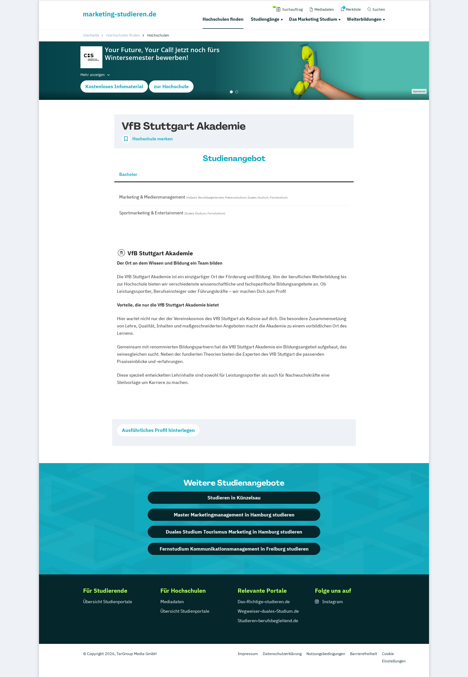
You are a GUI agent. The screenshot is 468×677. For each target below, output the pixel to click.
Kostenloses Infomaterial (114, 86)
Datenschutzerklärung (282, 653)
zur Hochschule (171, 86)
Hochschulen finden (223, 19)
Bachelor (128, 174)
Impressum (248, 653)
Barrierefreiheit (363, 653)
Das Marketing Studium (313, 19)
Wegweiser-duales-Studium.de (268, 611)
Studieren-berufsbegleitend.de (268, 620)
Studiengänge (265, 19)
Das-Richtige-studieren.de (264, 601)
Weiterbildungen (364, 19)
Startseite (91, 35)
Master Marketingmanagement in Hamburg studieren (234, 514)
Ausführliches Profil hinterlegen (158, 430)
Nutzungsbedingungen (325, 653)
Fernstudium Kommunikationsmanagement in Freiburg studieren (234, 548)
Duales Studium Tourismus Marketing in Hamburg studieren (234, 531)
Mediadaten (172, 601)
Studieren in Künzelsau (234, 497)
